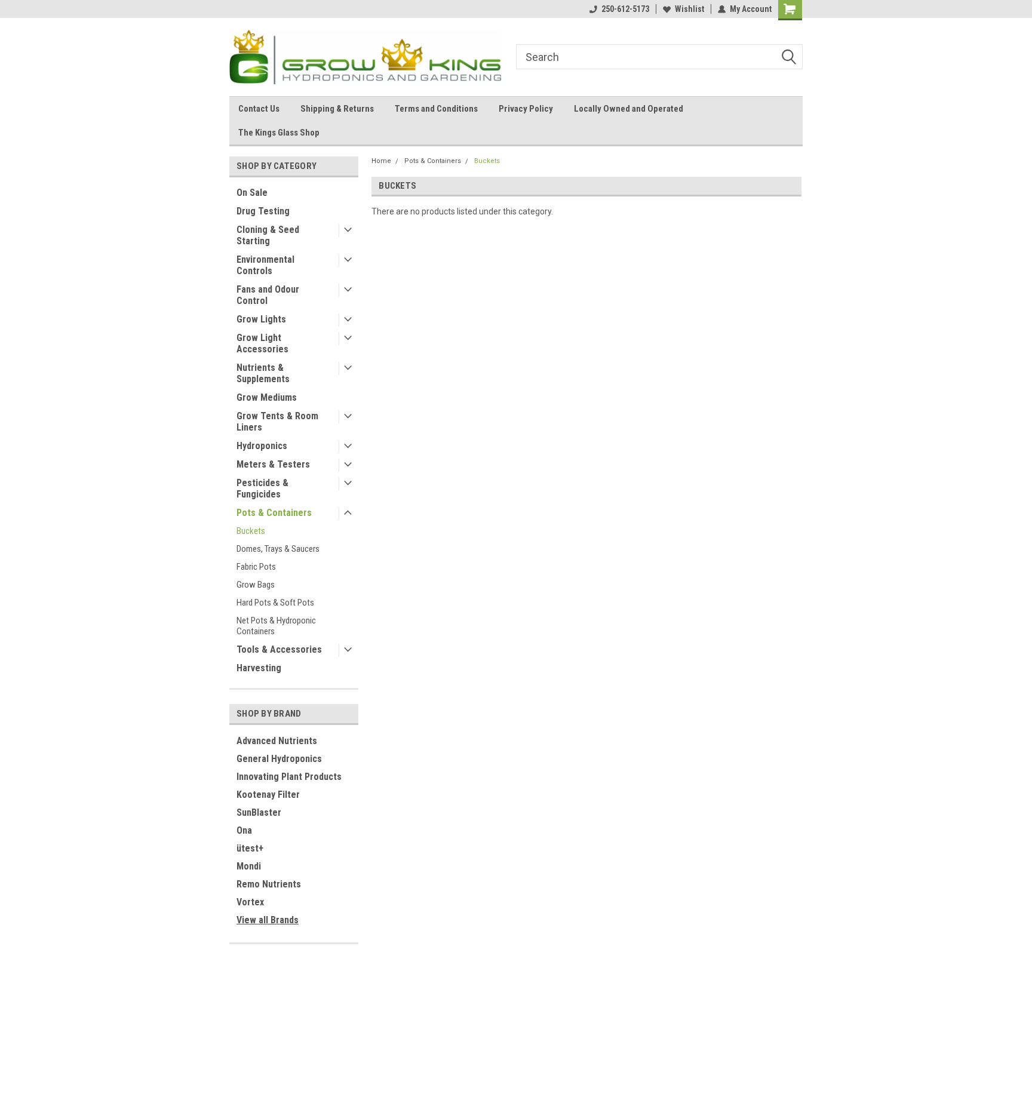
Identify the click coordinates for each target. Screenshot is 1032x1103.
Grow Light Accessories (262, 343)
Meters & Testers (273, 464)
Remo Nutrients (268, 884)
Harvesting (258, 668)
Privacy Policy (526, 108)
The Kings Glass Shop (279, 132)
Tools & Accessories (279, 649)
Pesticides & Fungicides (262, 488)
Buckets (250, 531)
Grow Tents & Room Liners (277, 421)
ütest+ (249, 848)
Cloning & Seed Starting (267, 235)
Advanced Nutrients (276, 740)
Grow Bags (255, 584)
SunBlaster (258, 812)
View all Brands (267, 920)
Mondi (248, 866)
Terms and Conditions (436, 108)
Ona (244, 830)
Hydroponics (261, 445)
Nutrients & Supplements (263, 373)
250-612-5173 (625, 9)
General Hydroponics (279, 758)
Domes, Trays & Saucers (278, 548)
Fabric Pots (256, 566)
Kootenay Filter (268, 794)
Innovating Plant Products (289, 776)
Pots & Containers (274, 512)
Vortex (250, 902)
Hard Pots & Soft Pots (275, 602)
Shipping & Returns (337, 108)
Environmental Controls (265, 265)
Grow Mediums (266, 397)
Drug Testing (263, 211)
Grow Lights (261, 319)
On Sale (252, 192)
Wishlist (689, 9)
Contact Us (259, 108)
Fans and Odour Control (267, 295)
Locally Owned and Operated (628, 108)
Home (381, 161)
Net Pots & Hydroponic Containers (276, 626)
